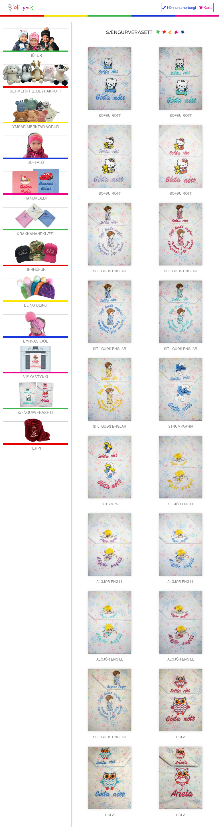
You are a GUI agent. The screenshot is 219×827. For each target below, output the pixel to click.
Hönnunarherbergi (181, 7)
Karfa (207, 7)
